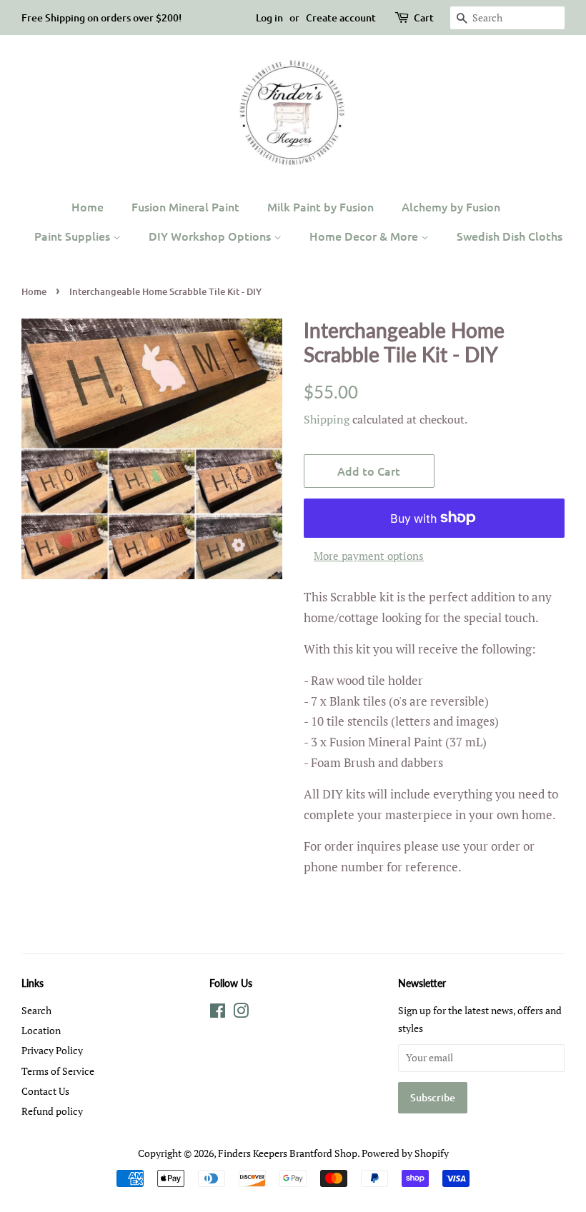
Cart (424, 17)
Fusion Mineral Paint (185, 206)
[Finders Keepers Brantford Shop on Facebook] (217, 1013)
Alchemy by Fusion (451, 206)
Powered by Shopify (405, 1153)
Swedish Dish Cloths (509, 236)
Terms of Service (57, 1071)
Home (87, 206)
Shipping (326, 419)
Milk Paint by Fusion (320, 206)
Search (36, 1010)
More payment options (369, 556)
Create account (341, 17)
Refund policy (52, 1111)
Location (41, 1030)
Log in (269, 17)
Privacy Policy (52, 1050)
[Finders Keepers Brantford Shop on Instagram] (241, 1013)
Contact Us (45, 1091)
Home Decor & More (365, 236)
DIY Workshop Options (211, 236)
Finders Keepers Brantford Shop (287, 1153)
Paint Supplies (73, 236)
